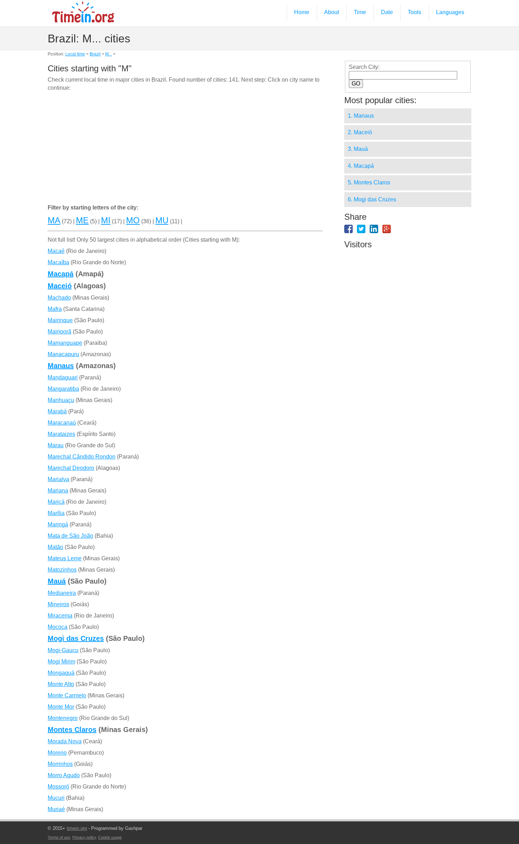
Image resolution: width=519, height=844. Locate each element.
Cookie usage (110, 837)
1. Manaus (361, 116)
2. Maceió (360, 132)
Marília (56, 513)
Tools (414, 12)
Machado (59, 298)
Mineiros (58, 604)
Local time (75, 54)
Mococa (57, 627)
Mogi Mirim (61, 662)
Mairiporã (59, 332)
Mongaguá (61, 673)
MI (106, 220)
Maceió (60, 286)
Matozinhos (62, 570)
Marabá (57, 411)
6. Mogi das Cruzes (372, 199)
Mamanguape (65, 343)
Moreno (57, 753)
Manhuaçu (61, 400)
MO (133, 220)
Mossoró (58, 787)
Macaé (56, 251)
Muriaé (56, 809)
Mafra (55, 309)
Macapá (60, 274)
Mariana (58, 491)
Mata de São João (70, 536)
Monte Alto (61, 684)
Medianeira (62, 593)
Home (301, 12)
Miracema (60, 616)
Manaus (61, 366)
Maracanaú (62, 423)
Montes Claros (72, 729)
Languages (450, 12)
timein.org (77, 828)
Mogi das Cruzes (76, 638)
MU (161, 220)
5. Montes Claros (369, 182)
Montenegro (63, 718)
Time (360, 12)
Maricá (56, 502)
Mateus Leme (65, 558)
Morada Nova (65, 741)
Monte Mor (61, 707)
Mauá (57, 581)
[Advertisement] (185, 149)
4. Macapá (361, 166)
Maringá (58, 524)
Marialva (58, 479)
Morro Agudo (64, 775)
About (331, 12)
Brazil (95, 54)
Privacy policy (84, 837)
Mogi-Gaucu (63, 650)
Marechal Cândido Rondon (81, 457)
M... (108, 54)
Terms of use (59, 837)
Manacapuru (63, 354)
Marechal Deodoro (71, 468)
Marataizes (61, 434)
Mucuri (56, 798)
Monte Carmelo (67, 695)
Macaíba (58, 262)
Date (387, 12)
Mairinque (60, 320)
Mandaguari (63, 377)
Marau (56, 445)
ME (82, 220)
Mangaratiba (63, 389)
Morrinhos (60, 764)
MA (54, 220)
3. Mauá (358, 149)
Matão (55, 547)
